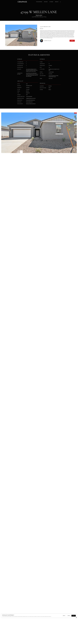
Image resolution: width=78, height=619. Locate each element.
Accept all (73, 615)
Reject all (64, 615)
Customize (69, 615)
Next (21, 151)
